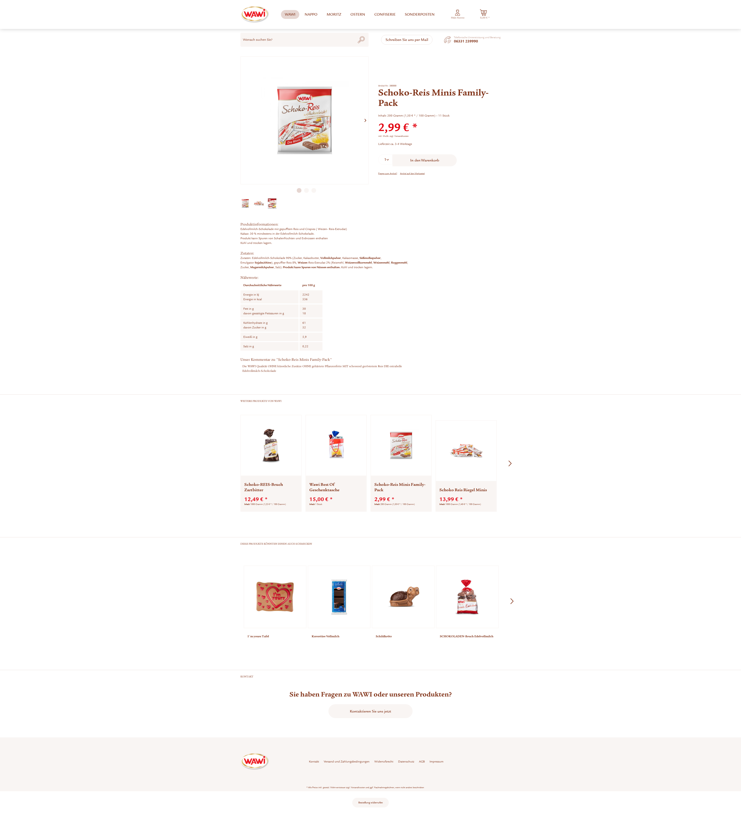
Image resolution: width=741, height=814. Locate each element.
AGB (422, 761)
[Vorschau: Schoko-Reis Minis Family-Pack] (245, 203)
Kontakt (314, 761)
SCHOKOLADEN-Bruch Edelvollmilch (466, 636)
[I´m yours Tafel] (275, 596)
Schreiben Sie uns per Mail (407, 39)
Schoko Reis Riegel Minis (463, 489)
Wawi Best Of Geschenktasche (324, 487)
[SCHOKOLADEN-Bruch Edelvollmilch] (467, 596)
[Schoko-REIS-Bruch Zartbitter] (271, 445)
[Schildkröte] (403, 596)
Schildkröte (384, 636)
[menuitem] (290, 14)
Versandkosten (358, 787)
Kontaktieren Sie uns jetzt (370, 711)
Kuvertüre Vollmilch (325, 636)
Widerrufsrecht (383, 761)
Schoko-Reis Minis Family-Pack (399, 487)
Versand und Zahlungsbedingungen (347, 761)
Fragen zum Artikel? (387, 173)
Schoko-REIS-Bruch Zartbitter (263, 487)
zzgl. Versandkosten (399, 136)
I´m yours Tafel (258, 636)
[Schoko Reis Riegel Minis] (466, 450)
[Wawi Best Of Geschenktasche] (336, 445)
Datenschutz (406, 761)
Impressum (436, 761)
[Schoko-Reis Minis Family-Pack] (401, 445)
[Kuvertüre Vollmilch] (339, 596)
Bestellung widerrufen (370, 802)
